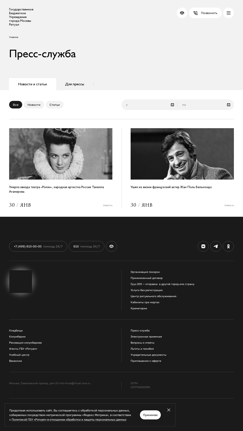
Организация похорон (145, 271)
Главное (13, 37)
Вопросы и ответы (142, 342)
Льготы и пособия (142, 348)
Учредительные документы (148, 354)
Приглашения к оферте (146, 360)
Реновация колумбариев (25, 342)
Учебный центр (19, 354)
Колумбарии (17, 336)
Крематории (139, 308)
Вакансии (15, 360)
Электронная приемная (146, 336)
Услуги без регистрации (147, 290)
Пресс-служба (140, 330)
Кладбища (16, 330)
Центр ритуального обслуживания (153, 296)
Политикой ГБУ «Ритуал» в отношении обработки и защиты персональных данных (69, 419)
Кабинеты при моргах (145, 302)
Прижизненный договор (147, 277)
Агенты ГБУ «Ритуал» (23, 348)
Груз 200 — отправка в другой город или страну (162, 284)
